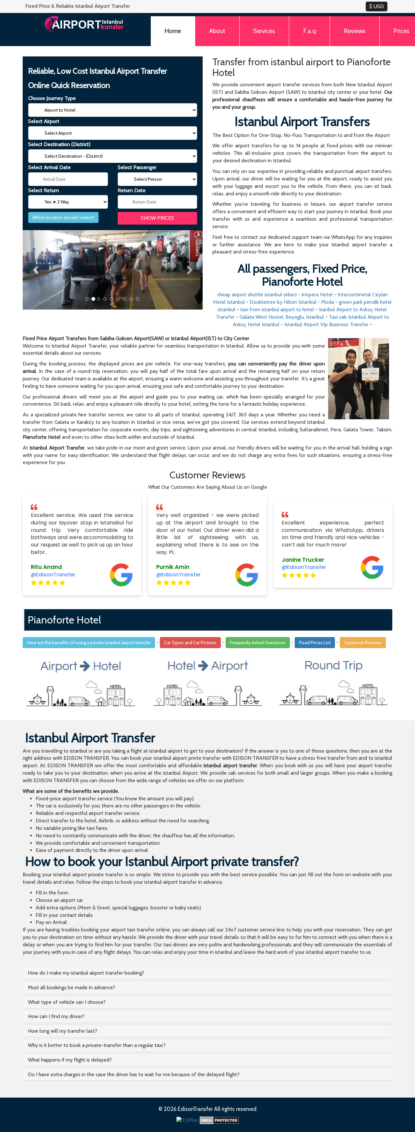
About (217, 31)
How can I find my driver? (56, 1016)
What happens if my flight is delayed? (70, 1060)
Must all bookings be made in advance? (71, 987)
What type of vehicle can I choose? (67, 1002)
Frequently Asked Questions (258, 643)
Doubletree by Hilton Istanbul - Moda (292, 302)
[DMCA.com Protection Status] (219, 1120)
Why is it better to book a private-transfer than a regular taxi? (97, 1045)
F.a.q (309, 31)
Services (264, 31)
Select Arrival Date (49, 167)
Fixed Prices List (315, 643)
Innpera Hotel (317, 294)
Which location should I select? (63, 217)
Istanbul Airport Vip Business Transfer (326, 324)
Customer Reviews (363, 643)
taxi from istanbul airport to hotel (277, 309)
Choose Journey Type (52, 98)
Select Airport (43, 121)
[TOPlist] (187, 1120)
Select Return (43, 190)
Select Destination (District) (59, 144)
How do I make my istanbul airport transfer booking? (86, 973)
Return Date (132, 190)
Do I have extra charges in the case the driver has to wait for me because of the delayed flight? (134, 1074)
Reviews (354, 31)
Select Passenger (137, 167)
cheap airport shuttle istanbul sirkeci (257, 294)
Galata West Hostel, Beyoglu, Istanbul (282, 317)
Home (172, 31)
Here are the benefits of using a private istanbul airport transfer (89, 643)
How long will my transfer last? (62, 1031)
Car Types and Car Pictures (190, 643)
